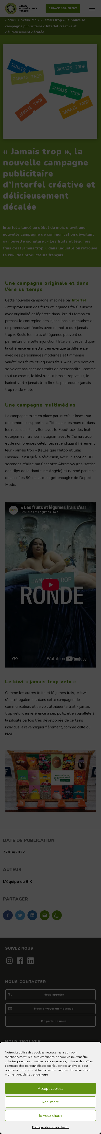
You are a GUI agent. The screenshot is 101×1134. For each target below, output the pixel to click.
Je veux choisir (51, 1115)
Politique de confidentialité (50, 1127)
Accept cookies (50, 1088)
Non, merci (50, 1102)
